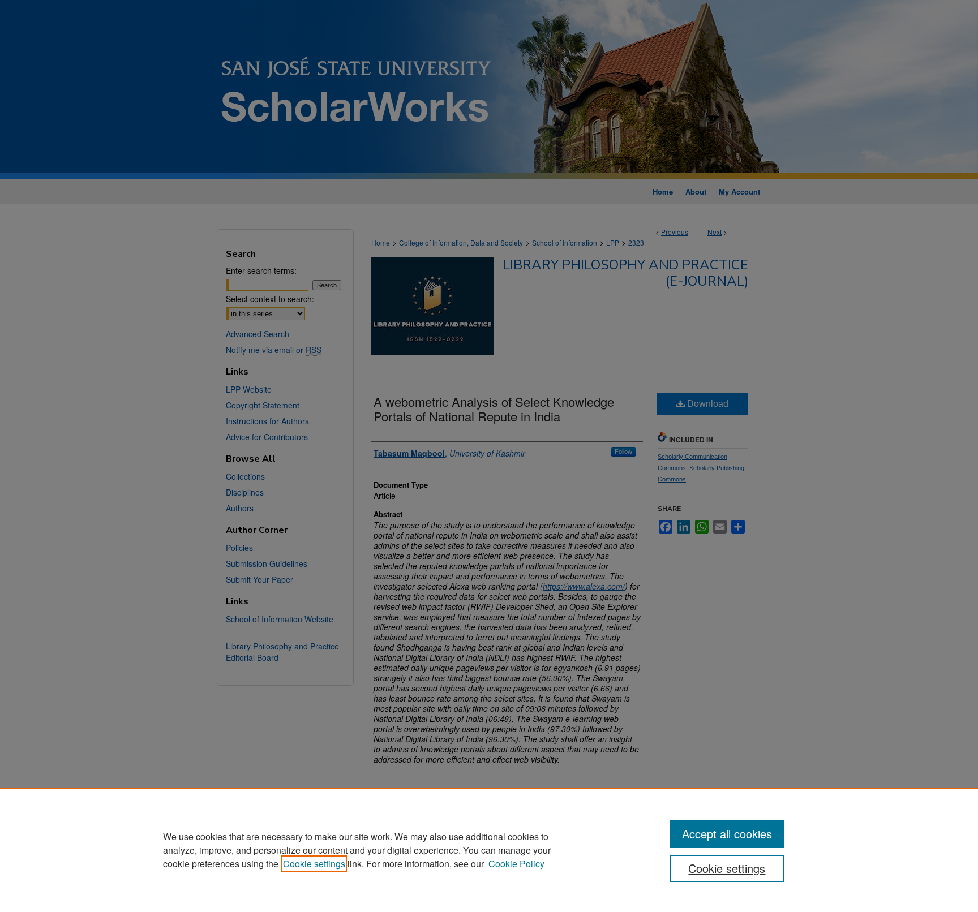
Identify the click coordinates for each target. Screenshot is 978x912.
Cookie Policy (516, 863)
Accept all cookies (727, 833)
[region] (489, 850)
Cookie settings (314, 863)
